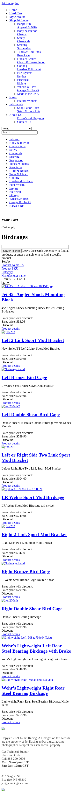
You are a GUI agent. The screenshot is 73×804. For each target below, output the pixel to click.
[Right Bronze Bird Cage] (13, 563)
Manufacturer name (14, 275)
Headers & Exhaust (29, 69)
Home (13, 9)
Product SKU (10, 268)
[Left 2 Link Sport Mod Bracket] (8, 332)
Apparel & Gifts (27, 27)
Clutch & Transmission (31, 62)
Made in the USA (28, 93)
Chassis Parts (17, 146)
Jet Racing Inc (10, 3)
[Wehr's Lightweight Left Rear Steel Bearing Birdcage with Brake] (27, 637)
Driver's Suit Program (30, 118)
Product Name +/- (13, 265)
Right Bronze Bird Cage (26, 571)
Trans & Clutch (18, 174)
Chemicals (23, 41)
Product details (11, 328)
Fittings (21, 83)
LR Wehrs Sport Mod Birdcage (33, 497)
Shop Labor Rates (28, 107)
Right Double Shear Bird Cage (32, 608)
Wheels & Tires (26, 86)
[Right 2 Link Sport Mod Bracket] (8, 526)
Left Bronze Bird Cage (24, 377)
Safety (21, 37)
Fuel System (24, 72)
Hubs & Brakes (26, 58)
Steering (22, 44)
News (13, 97)
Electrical (23, 79)
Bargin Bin (24, 23)
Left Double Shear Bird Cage (31, 414)
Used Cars (15, 13)
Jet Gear (14, 139)
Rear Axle (23, 55)
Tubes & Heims (19, 163)
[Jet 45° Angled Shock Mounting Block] (27, 286)
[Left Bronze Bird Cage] (13, 369)
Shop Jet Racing (19, 20)
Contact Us (24, 121)
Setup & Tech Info (28, 111)
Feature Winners (27, 100)
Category (7, 272)
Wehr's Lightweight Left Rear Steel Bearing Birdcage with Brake (36, 648)
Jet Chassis (16, 104)
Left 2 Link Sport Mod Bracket (33, 340)
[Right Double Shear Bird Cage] (10, 600)
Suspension (24, 48)
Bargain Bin (16, 205)
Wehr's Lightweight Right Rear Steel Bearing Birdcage (33, 690)
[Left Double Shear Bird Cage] (11, 406)
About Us (15, 114)
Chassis (21, 34)
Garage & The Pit (28, 90)
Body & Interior (27, 30)
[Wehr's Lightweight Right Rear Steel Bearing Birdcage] (27, 679)
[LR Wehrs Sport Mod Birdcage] (22, 489)
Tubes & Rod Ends (29, 51)
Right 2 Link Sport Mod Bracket (34, 534)
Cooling (22, 65)
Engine (21, 76)
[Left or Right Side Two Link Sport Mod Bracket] (8, 447)
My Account (17, 16)
